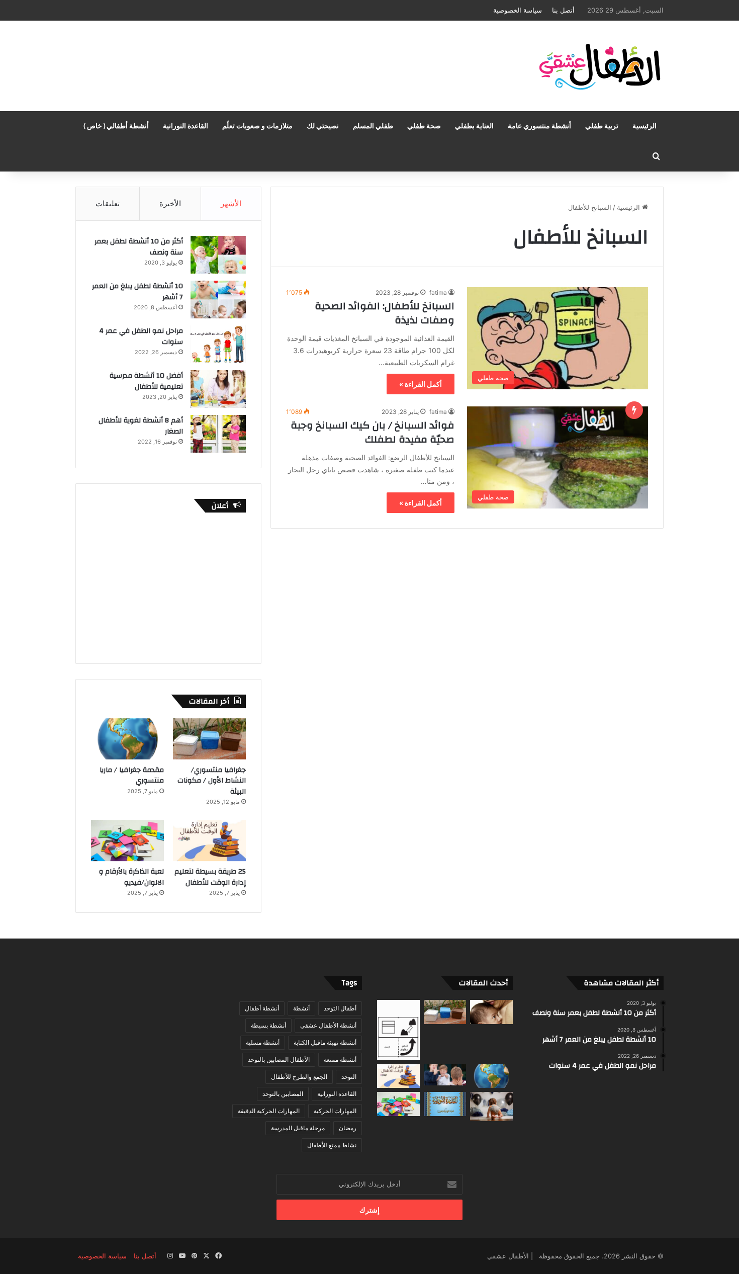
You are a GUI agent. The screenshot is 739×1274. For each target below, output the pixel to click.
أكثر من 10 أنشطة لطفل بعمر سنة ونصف (139, 247)
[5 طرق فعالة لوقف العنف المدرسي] (445, 1074)
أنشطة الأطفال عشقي (328, 1025)
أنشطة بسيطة (268, 1025)
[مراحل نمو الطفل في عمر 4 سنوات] (218, 344)
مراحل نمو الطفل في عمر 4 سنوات (141, 336)
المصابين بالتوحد (282, 1093)
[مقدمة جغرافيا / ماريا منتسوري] (127, 738)
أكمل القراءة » (420, 384)
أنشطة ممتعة (340, 1059)
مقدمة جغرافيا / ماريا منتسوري (132, 775)
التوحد (348, 1076)
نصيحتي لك (323, 126)
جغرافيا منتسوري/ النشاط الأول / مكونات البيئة (211, 780)
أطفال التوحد (340, 1008)
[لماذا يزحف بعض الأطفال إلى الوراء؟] (491, 1106)
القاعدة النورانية (185, 126)
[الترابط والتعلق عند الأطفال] (491, 1012)
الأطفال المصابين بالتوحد (279, 1059)
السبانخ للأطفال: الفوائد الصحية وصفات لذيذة (384, 313)
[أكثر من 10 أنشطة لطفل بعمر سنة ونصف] (218, 255)
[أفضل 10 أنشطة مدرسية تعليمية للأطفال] (218, 389)
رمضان (347, 1128)
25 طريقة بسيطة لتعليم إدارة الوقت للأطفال (210, 877)
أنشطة (301, 1008)
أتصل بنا (563, 10)
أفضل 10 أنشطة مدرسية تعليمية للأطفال (146, 381)
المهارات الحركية (335, 1111)
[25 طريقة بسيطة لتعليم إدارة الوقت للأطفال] (209, 840)
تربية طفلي (601, 126)
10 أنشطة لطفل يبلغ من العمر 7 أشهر (137, 292)
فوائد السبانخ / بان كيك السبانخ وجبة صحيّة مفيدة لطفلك (372, 432)
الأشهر (231, 203)
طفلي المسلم (373, 126)
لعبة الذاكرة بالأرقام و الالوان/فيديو (131, 877)
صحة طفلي (424, 126)
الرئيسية (644, 126)
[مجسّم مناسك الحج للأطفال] (398, 1030)
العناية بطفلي (474, 126)
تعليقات (108, 203)
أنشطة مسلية (263, 1042)
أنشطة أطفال (262, 1008)
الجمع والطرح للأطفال (299, 1076)
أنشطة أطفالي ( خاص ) (116, 126)
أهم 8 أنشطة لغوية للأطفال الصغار (141, 426)
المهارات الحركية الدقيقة (269, 1111)
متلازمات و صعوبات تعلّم (257, 126)
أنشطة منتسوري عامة (539, 126)
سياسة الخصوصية (517, 10)
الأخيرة (170, 203)
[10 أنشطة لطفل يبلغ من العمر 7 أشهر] (218, 299)
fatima (438, 292)
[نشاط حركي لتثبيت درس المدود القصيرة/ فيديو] (445, 1104)
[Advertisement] (269, 53)
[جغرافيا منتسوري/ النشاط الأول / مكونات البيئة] (209, 738)
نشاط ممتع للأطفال (331, 1145)
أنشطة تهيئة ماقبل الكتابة (325, 1042)
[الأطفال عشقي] (596, 66)
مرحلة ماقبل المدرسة (298, 1128)
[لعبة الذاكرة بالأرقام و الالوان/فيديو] (127, 840)
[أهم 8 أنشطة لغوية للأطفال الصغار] (218, 434)
